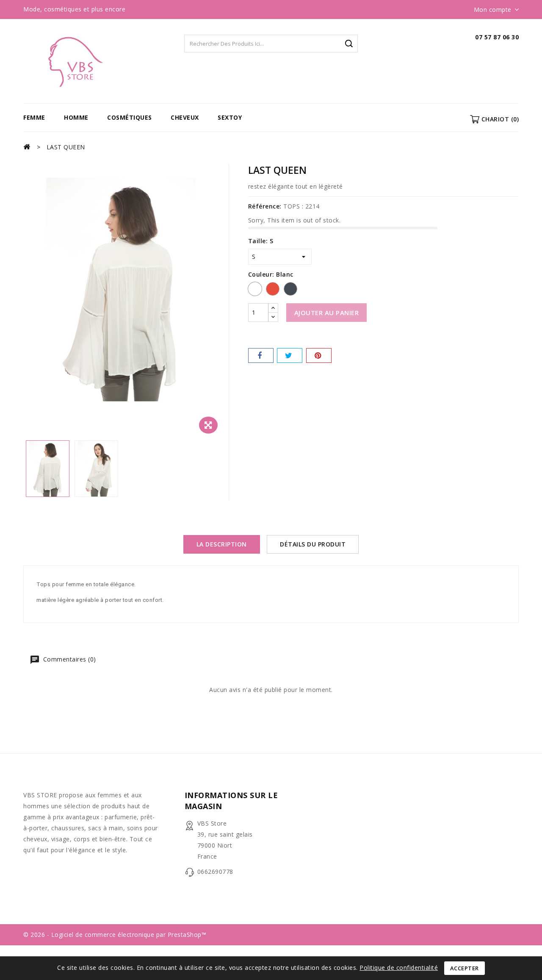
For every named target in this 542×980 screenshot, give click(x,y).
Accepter (464, 968)
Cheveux (185, 117)
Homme (76, 117)
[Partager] (261, 355)
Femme (34, 117)
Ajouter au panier (326, 312)
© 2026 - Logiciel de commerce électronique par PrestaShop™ (114, 935)
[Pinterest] (319, 355)
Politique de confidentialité (398, 968)
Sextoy (230, 117)
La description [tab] (221, 544)
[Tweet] (289, 355)
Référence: (265, 206)
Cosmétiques (129, 117)
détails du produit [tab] (313, 544)
